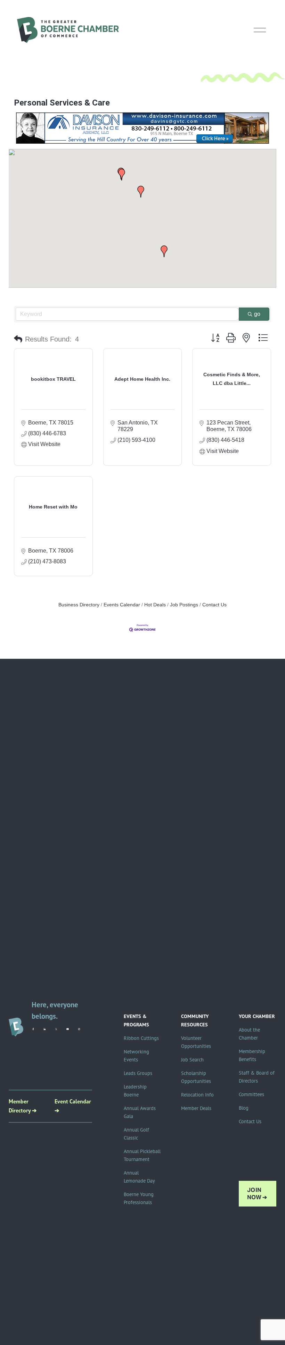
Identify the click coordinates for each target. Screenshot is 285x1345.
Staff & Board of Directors (257, 1077)
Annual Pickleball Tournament (142, 1155)
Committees (251, 1094)
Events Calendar (122, 604)
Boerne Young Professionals (139, 1198)
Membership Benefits (252, 1055)
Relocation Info (197, 1095)
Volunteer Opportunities (196, 1042)
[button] (164, 251)
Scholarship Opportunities (196, 1077)
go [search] (257, 314)
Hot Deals (155, 604)
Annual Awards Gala (140, 1112)
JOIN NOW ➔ (257, 1193)
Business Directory (78, 604)
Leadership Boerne (135, 1091)
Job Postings (184, 604)
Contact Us (214, 604)
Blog (244, 1108)
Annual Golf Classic (136, 1134)
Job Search (192, 1060)
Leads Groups (138, 1073)
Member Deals (196, 1108)
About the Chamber (249, 1034)
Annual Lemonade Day (139, 1177)
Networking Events (136, 1056)
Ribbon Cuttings (141, 1038)
